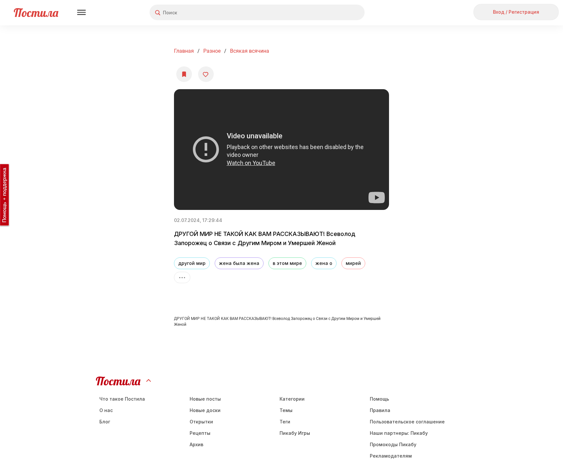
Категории (292, 399)
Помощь (379, 399)
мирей (353, 263)
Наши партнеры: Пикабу (399, 433)
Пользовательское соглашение (407, 421)
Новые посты (205, 399)
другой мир (192, 263)
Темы (286, 410)
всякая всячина (249, 51)
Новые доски (205, 410)
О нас (106, 410)
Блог (104, 421)
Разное (212, 51)
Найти (335, 12)
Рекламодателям (391, 456)
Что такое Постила (122, 399)
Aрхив (196, 444)
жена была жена (239, 263)
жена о (323, 263)
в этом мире (287, 263)
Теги (285, 421)
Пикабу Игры (295, 433)
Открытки (201, 421)
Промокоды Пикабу (393, 444)
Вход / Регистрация (516, 12)
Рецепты (200, 433)
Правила (380, 410)
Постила (36, 12)
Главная (184, 51)
